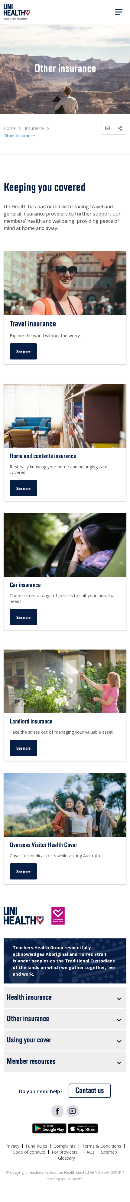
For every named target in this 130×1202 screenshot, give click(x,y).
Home (10, 128)
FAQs (89, 1152)
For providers (65, 1152)
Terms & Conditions (101, 1146)
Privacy (12, 1146)
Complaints (65, 1146)
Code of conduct (29, 1152)
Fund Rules (36, 1146)
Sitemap (109, 1152)
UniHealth (17, 12)
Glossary (66, 1158)
